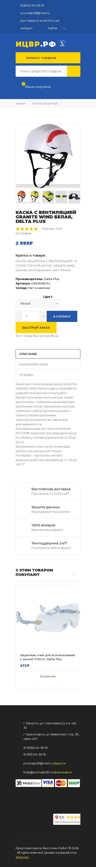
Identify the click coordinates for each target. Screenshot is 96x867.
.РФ (37, 43)
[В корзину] (26, 685)
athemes (22, 857)
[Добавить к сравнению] (69, 685)
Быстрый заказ (36, 327)
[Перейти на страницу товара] (48, 618)
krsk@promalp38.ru (37, 772)
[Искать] (73, 71)
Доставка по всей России (40, 20)
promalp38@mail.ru (35, 13)
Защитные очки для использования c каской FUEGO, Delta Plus (47, 657)
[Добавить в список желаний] (48, 685)
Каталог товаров (40, 58)
